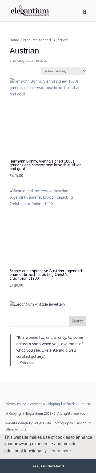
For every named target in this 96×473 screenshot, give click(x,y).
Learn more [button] (60, 451)
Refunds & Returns (77, 404)
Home (14, 40)
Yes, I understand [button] (48, 466)
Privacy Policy (15, 404)
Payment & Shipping (44, 404)
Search (77, 321)
